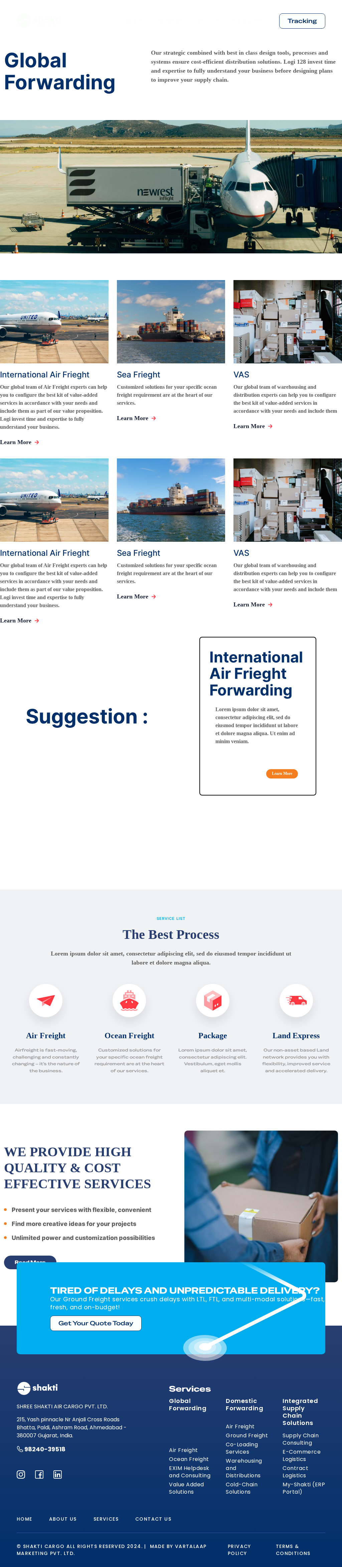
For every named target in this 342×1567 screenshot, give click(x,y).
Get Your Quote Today (95, 1323)
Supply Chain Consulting (301, 1439)
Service (208, 21)
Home (133, 21)
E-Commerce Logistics (302, 1455)
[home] (39, 21)
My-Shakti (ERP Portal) (304, 1488)
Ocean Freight (189, 1459)
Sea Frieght (138, 374)
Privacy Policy (239, 1550)
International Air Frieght (45, 374)
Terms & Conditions (293, 1550)
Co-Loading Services (242, 1448)
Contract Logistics (295, 1472)
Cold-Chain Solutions (242, 1488)
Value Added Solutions (186, 1488)
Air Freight (183, 1450)
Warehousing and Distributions (244, 1468)
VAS (241, 374)
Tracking (302, 21)
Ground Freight (247, 1435)
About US (63, 1519)
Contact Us (249, 21)
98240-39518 (44, 1449)
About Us (170, 21)
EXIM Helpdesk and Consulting (189, 1472)
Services (106, 1519)
